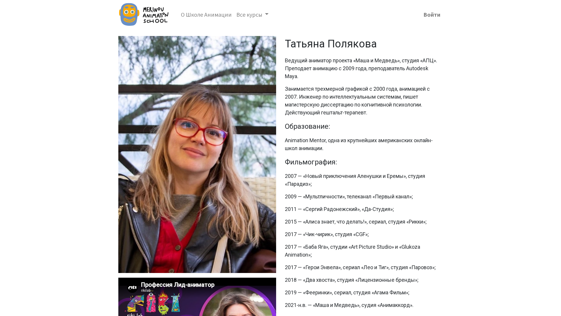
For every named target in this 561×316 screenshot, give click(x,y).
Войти (431, 14)
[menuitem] (206, 14)
